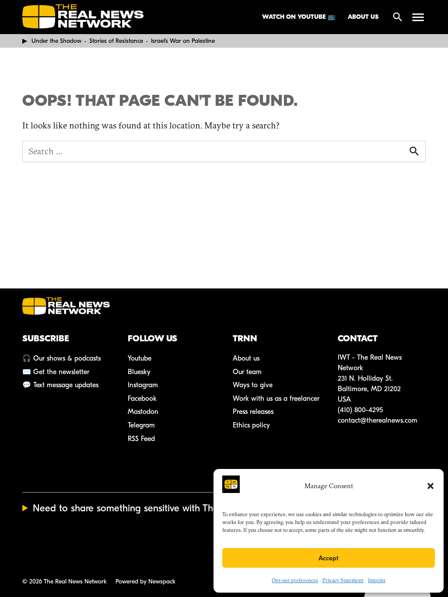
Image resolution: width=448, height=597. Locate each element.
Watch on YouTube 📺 (298, 17)
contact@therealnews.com (377, 420)
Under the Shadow (56, 41)
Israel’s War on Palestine (183, 41)
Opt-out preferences (295, 580)
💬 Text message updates (60, 385)
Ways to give (253, 385)
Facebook (142, 399)
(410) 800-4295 (360, 410)
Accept (328, 558)
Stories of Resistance (116, 41)
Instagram (143, 385)
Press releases (253, 412)
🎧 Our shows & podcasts (61, 358)
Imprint (376, 580)
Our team (247, 372)
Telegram (141, 425)
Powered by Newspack (145, 581)
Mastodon (143, 412)
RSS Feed (141, 439)
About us (363, 17)
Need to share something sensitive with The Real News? (151, 508)
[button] (430, 486)
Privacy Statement (343, 580)
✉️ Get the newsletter (55, 372)
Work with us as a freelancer (276, 399)
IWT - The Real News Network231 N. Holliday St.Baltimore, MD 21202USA (370, 378)
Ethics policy (251, 425)
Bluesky (139, 372)
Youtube (139, 358)
